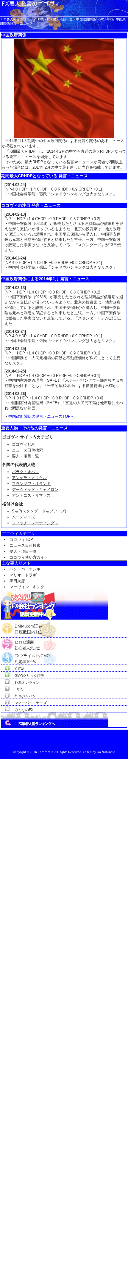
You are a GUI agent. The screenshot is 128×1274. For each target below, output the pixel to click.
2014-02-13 (15, 214)
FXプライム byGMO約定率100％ (32, 656)
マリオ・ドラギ (23, 575)
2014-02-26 (15, 393)
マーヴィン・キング (27, 587)
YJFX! (19, 669)
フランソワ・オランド (31, 483)
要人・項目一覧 (25, 456)
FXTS (19, 689)
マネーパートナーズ (31, 703)
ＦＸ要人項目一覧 (59, 19)
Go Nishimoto (106, 752)
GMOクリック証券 (29, 676)
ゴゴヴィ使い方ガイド (29, 557)
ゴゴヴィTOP (23, 444)
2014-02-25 (15, 348)
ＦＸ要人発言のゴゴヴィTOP (21, 19)
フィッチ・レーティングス (35, 523)
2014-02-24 (15, 185)
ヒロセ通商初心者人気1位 (27, 642)
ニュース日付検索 (27, 450)
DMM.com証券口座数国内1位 (28, 627)
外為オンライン (27, 682)
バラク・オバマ (25, 472)
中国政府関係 (86, 19)
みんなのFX (24, 710)
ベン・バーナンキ (25, 569)
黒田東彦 (17, 581)
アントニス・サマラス (31, 495)
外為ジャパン (25, 696)
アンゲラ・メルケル (29, 477)
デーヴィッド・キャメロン (35, 489)
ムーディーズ (23, 517)
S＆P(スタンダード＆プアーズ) (39, 511)
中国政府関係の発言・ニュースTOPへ (41, 416)
